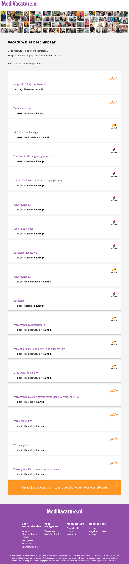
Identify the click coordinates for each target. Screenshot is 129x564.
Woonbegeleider (22, 445)
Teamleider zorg (22, 108)
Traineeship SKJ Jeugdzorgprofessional (34, 156)
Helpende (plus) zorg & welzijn (30, 84)
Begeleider (19, 300)
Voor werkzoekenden (31, 525)
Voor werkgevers (51, 525)
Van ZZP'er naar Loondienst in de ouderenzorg (39, 348)
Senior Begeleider (23, 228)
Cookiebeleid (73, 528)
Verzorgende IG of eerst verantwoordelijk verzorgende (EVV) (46, 396)
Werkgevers (27, 540)
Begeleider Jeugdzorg (25, 252)
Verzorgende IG (22, 204)
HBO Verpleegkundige (25, 132)
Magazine (26, 543)
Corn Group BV (91, 561)
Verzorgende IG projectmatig (29, 324)
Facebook (71, 534)
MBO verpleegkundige (25, 372)
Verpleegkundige (22, 420)
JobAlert (26, 537)
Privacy (92, 534)
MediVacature (75, 523)
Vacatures (27, 531)
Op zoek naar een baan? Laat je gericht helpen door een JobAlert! (64, 487)
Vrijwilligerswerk (30, 546)
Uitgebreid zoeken (30, 534)
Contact (71, 531)
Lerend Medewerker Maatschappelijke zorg (37, 180)
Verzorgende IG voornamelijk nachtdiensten (37, 469)
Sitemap (93, 528)
